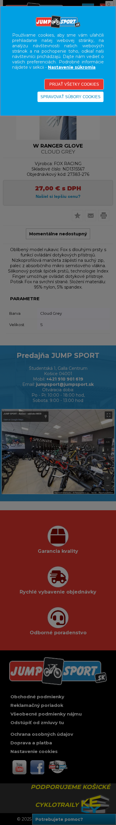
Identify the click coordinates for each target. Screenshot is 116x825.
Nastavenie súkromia (71, 67)
